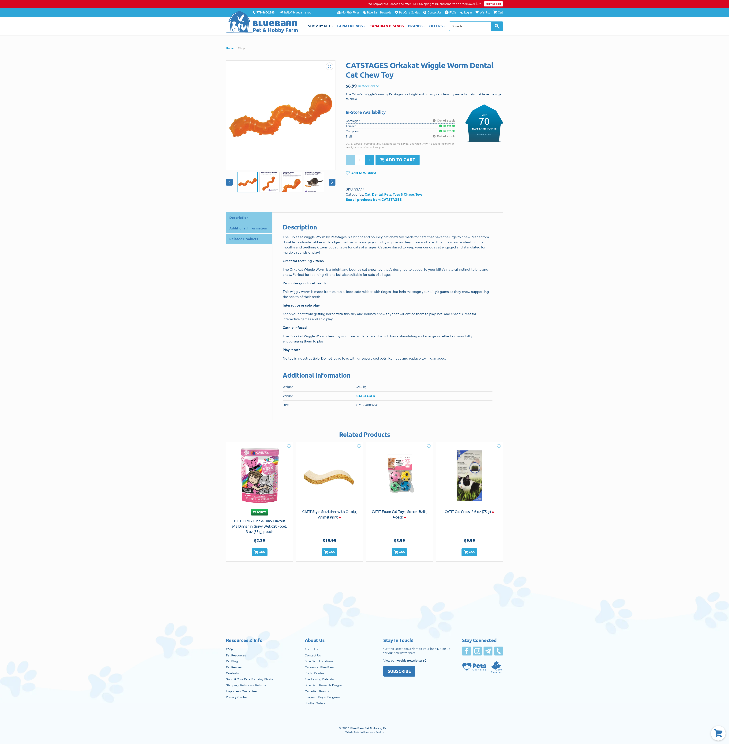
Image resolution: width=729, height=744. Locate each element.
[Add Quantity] (369, 160)
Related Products (243, 238)
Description (239, 217)
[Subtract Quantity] (350, 160)
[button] (259, 552)
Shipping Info (493, 3)
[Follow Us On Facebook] (466, 651)
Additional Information (248, 228)
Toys (418, 194)
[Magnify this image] (280, 115)
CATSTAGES (365, 396)
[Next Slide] (332, 182)
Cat (367, 194)
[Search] (497, 26)
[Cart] (718, 733)
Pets (387, 194)
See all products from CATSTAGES (374, 199)
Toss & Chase (403, 194)
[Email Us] (488, 651)
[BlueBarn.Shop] (262, 22)
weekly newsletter (409, 660)
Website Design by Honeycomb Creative (364, 732)
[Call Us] (498, 651)
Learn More (484, 134)
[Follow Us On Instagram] (477, 651)
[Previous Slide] (229, 182)
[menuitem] (263, 12)
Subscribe (399, 671)
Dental (377, 194)
